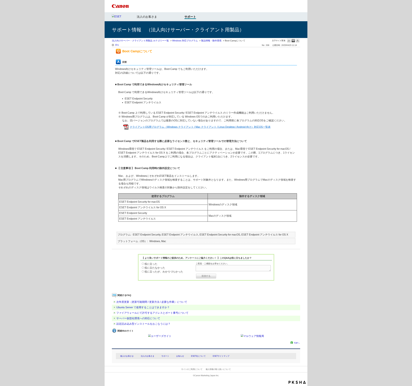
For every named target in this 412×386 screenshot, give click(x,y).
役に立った (151, 264)
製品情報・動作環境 (211, 40)
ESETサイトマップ (221, 356)
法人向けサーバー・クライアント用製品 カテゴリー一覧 (140, 40)
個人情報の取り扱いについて (218, 369)
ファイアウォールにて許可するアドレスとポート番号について (152, 312)
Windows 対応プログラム (185, 40)
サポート (165, 356)
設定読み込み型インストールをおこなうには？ (143, 323)
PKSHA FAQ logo (297, 382)
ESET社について (198, 356)
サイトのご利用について (191, 369)
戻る (117, 45)
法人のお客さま (147, 16)
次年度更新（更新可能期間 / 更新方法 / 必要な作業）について (151, 302)
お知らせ (180, 356)
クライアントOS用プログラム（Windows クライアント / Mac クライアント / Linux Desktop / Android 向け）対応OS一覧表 (200, 127)
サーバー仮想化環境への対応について (138, 318)
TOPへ (297, 343)
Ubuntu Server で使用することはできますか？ (143, 307)
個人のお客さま (127, 356)
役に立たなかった (155, 267)
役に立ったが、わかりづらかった (164, 271)
